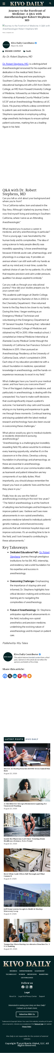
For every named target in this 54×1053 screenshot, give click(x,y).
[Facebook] (5, 676)
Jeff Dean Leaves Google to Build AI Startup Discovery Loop (23, 910)
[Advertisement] (27, 160)
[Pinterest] (19, 676)
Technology (11, 974)
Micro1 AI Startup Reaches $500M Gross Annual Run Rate (27, 769)
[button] (4, 3)
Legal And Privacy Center (27, 996)
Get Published (27, 978)
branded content (35, 657)
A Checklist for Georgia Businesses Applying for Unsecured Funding (25, 804)
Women (22, 974)
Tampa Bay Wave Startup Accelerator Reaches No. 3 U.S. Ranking (27, 945)
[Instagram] (24, 676)
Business (13, 971)
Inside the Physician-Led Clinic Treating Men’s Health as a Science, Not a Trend (24, 840)
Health (28, 51)
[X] (10, 676)
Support (42, 996)
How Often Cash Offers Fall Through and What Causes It (24, 875)
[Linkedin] (15, 676)
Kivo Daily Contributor (23, 43)
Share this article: (14, 669)
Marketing (43, 974)
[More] (29, 676)
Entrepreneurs (25, 971)
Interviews (32, 974)
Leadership (39, 971)
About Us (12, 996)
